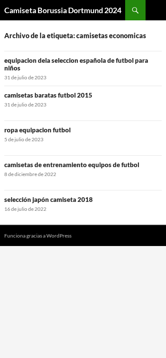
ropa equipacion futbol (37, 130)
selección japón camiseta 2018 (48, 199)
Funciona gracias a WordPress (38, 235)
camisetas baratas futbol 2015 (48, 95)
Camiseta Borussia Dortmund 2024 (62, 10)
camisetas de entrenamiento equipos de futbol (71, 164)
